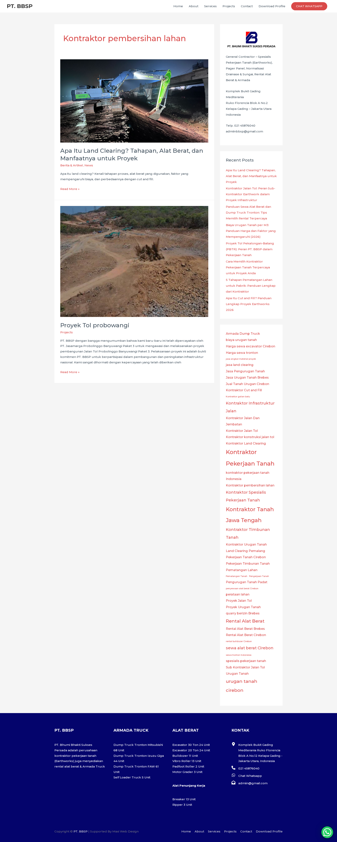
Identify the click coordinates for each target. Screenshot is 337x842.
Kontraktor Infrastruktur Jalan (250, 407)
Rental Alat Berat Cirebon (246, 635)
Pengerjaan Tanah (259, 576)
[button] (309, 6)
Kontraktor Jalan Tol (242, 431)
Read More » (70, 189)
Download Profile (272, 6)
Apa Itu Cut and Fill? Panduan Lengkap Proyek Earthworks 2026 (248, 304)
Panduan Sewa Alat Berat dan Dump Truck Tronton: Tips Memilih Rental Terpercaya (248, 212)
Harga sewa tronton (242, 353)
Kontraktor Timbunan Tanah (248, 533)
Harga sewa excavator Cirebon (250, 346)
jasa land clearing (240, 365)
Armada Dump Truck (243, 333)
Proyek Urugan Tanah (243, 607)
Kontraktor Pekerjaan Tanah (250, 458)
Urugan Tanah (237, 673)
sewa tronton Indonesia (238, 655)
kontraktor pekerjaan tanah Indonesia (247, 476)
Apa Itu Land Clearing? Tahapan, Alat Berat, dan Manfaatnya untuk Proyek (251, 176)
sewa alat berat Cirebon (249, 648)
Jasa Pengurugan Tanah (245, 371)
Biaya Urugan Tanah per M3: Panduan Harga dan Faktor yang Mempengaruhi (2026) (251, 231)
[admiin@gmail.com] (249, 783)
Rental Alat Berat (245, 621)
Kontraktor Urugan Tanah (246, 544)
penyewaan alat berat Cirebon (242, 588)
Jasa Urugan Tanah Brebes (247, 377)
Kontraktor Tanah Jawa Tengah (250, 514)
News (88, 165)
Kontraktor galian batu (238, 396)
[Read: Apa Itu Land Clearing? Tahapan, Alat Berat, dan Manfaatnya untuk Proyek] (134, 100)
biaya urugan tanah (241, 340)
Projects (229, 6)
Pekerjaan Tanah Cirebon (246, 557)
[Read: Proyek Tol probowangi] (134, 261)
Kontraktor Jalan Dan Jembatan (243, 421)
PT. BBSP (20, 6)
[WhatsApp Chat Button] (327, 832)
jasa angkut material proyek (241, 359)
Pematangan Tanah (236, 576)
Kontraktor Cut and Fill (244, 390)
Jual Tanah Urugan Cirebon (247, 384)
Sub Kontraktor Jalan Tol (245, 667)
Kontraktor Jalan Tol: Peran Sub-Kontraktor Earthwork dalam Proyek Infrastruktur (250, 194)
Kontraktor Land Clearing (246, 443)
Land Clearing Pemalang (245, 551)
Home (178, 6)
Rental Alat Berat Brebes (245, 629)
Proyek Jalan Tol (239, 600)
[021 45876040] (245, 768)
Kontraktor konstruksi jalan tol (250, 437)
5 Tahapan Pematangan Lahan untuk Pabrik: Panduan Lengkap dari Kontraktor (251, 285)
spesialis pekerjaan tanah (246, 661)
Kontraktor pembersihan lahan (250, 485)
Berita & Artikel (71, 165)
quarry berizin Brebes (243, 613)
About (193, 6)
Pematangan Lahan (241, 570)
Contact (247, 6)
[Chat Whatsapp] (246, 776)
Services (210, 6)
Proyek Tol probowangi (94, 325)
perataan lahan (237, 594)
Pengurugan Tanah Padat (246, 582)
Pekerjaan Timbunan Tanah (248, 563)
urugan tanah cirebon (241, 686)
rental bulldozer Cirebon (239, 641)
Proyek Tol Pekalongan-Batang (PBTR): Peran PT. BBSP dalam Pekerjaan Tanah (250, 249)
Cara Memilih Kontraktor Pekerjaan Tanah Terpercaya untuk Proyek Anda (248, 267)
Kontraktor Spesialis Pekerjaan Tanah (246, 496)
